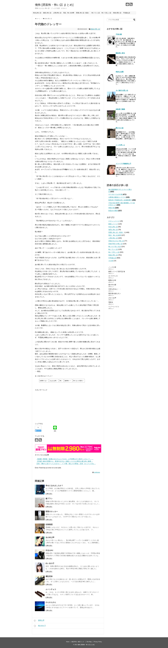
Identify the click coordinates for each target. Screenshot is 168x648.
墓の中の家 (112, 285)
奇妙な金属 (119, 72)
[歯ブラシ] (40, 502)
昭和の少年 (112, 280)
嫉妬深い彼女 (120, 53)
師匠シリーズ (113, 224)
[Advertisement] (51, 405)
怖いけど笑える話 (114, 246)
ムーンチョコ (51, 589)
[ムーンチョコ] (40, 593)
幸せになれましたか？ (54, 486)
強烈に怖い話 (47, 13)
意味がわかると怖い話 (116, 241)
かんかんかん (51, 602)
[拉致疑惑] (40, 528)
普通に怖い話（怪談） (83, 13)
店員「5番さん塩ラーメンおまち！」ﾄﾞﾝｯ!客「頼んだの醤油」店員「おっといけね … (66, 463)
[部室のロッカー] (40, 515)
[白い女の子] (40, 567)
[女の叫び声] (40, 541)
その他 (110, 261)
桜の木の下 (42, 625)
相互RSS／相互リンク (78, 641)
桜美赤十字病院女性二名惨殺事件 (122, 200)
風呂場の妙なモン (114, 293)
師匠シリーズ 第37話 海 (116, 271)
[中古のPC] (40, 554)
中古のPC (49, 550)
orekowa (97, 472)
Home (67, 641)
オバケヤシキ (113, 276)
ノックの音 (112, 267)
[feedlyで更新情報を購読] (127, 4)
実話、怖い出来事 (68, 13)
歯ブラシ (49, 498)
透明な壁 (41, 620)
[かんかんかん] (40, 606)
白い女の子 (50, 563)
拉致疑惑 (49, 524)
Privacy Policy (98, 641)
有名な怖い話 (37, 13)
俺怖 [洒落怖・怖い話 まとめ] (54, 4)
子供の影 (119, 34)
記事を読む (49, 493)
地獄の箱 (113, 208)
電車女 (110, 302)
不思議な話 (126, 13)
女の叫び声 (50, 537)
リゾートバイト (113, 306)
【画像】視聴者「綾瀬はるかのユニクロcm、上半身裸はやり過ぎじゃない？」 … (64, 459)
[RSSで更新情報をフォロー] (131, 4)
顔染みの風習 (115, 210)
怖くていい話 (96, 13)
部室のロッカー (52, 511)
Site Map (89, 641)
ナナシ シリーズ (114, 221)
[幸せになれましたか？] (40, 489)
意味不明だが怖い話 (115, 244)
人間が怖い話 (57, 13)
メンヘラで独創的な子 (123, 163)
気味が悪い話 (117, 13)
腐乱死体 (49, 576)
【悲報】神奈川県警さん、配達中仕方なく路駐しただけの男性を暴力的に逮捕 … (64, 461)
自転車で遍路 (120, 109)
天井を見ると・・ (114, 289)
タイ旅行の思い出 (122, 90)
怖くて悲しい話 (106, 13)
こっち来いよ (120, 145)
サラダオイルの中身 (117, 194)
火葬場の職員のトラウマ (119, 197)
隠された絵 (119, 128)
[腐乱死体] (40, 580)
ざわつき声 (112, 298)
